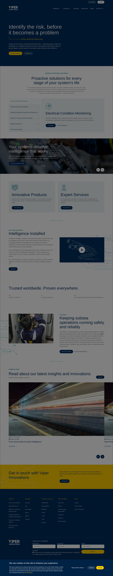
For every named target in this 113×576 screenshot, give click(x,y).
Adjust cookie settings (77, 567)
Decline (91, 567)
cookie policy (28, 572)
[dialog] (56, 288)
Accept (100, 567)
